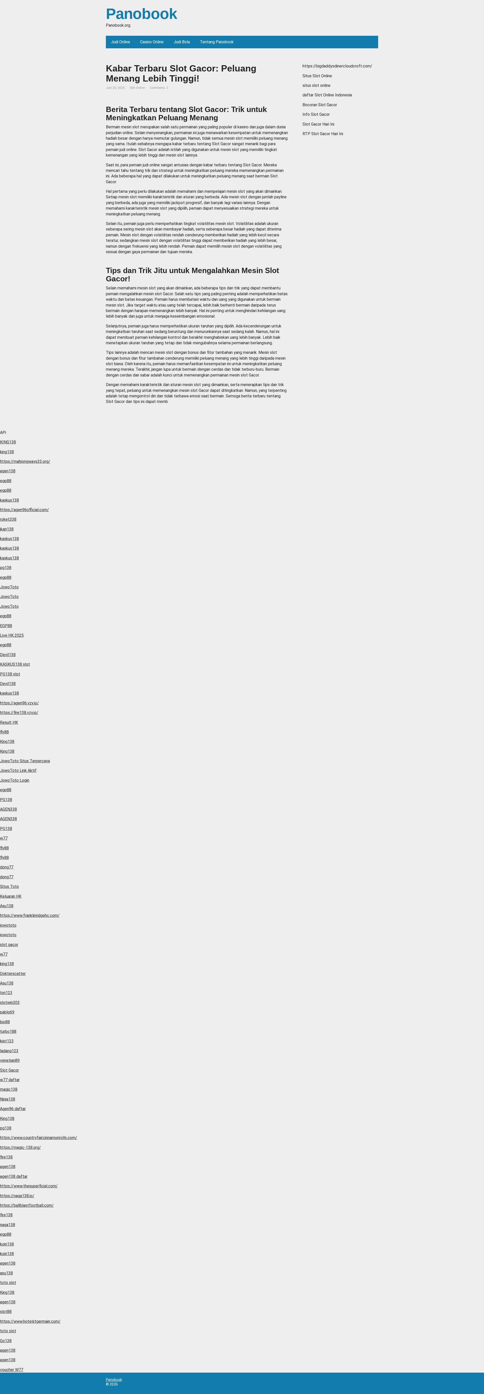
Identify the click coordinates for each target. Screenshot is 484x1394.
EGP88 (6, 625)
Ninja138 (7, 1099)
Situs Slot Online (317, 75)
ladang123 (9, 1050)
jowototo (8, 925)
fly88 (4, 732)
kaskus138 (9, 500)
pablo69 (7, 1012)
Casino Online (152, 42)
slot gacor (9, 944)
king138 (7, 451)
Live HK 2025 (12, 635)
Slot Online (137, 88)
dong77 (6, 867)
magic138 (8, 1089)
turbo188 (8, 1031)
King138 (7, 741)
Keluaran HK (10, 896)
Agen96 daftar (13, 1108)
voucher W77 (11, 1369)
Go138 (6, 1340)
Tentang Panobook (217, 42)
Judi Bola (182, 42)
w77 (4, 838)
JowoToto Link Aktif (18, 770)
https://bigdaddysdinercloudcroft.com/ (337, 66)
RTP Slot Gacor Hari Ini (322, 133)
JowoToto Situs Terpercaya (25, 761)
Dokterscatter (13, 973)
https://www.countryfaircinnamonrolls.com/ (38, 1137)
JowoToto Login (14, 780)
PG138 (6, 799)
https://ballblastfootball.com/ (27, 1205)
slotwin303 (10, 1002)
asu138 (6, 1273)
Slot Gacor (9, 1070)
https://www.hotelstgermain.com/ (30, 1321)
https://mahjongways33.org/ (25, 461)
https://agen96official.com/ (24, 509)
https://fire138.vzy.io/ (19, 712)
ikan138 (7, 529)
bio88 (5, 1022)
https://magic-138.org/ (20, 1147)
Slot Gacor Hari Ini (318, 124)
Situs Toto (9, 886)
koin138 (7, 1244)
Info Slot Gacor (316, 114)
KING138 (8, 442)
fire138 (6, 1157)
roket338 (8, 519)
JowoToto (9, 587)
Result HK (9, 722)
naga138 (7, 1224)
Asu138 (6, 905)
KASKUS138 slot (15, 664)
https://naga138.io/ (17, 1195)
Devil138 (8, 654)
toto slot (8, 1282)
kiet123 (7, 1041)
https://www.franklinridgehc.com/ (29, 915)
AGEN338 (8, 809)
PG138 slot (10, 674)
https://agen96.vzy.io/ (19, 703)
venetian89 (10, 1060)
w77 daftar (10, 1079)
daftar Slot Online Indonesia (327, 95)
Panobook (141, 14)
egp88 (5, 480)
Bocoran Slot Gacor (319, 104)
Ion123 (6, 992)
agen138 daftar (13, 1176)
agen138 (7, 471)
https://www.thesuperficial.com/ (29, 1186)
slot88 (6, 1311)
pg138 (5, 567)
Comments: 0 (159, 88)
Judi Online (120, 42)
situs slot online (316, 85)
